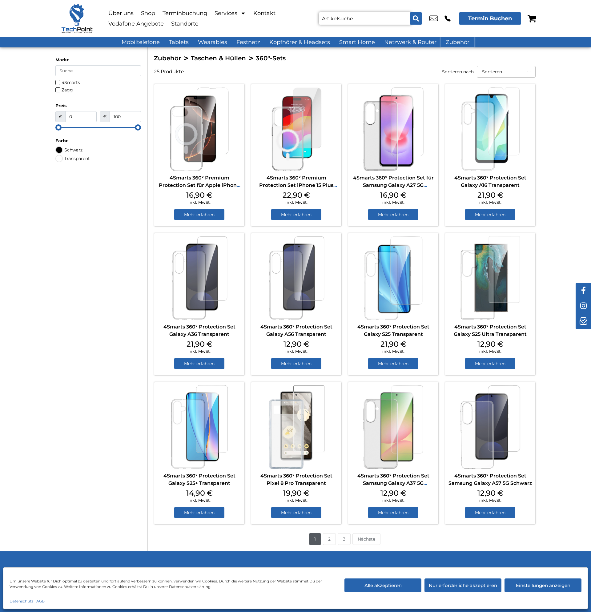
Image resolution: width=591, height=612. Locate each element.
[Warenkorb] (532, 18)
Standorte (185, 23)
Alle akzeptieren (383, 585)
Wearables (212, 42)
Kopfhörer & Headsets (299, 42)
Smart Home (357, 42)
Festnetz (248, 42)
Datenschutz (21, 601)
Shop (148, 13)
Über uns (121, 13)
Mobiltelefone (141, 42)
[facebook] (583, 290)
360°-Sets (271, 58)
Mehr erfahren (199, 214)
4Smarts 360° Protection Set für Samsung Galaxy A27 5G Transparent (393, 185)
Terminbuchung (185, 13)
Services (226, 13)
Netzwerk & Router (410, 42)
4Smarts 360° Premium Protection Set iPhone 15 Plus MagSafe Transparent (296, 185)
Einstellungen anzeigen (543, 585)
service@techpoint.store (433, 18)
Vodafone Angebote (136, 23)
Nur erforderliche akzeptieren (463, 585)
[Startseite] (77, 18)
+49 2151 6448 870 (447, 18)
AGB (40, 601)
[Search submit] (416, 18)
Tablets (179, 42)
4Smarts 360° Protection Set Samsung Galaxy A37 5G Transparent (393, 483)
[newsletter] (583, 321)
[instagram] (583, 306)
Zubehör (457, 42)
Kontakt (264, 13)
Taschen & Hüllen (218, 58)
